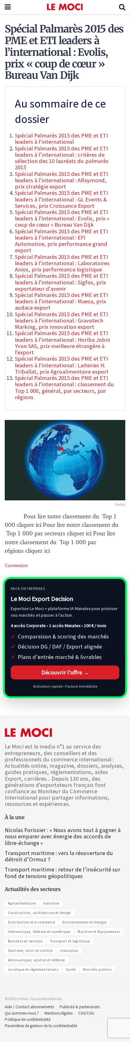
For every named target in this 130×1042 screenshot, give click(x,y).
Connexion (16, 565)
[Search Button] (122, 7)
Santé (71, 969)
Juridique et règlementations (33, 969)
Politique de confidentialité (27, 1019)
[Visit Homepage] (65, 6)
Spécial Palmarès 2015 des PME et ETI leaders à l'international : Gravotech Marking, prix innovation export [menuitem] (61, 320)
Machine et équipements (99, 931)
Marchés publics (97, 969)
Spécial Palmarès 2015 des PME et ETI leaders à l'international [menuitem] (61, 138)
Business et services (25, 941)
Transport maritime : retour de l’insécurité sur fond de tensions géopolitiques (62, 872)
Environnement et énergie (84, 922)
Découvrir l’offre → (65, 672)
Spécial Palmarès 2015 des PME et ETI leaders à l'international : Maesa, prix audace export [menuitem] (61, 301)
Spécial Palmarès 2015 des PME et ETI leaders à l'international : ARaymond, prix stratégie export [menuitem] (61, 180)
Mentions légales (58, 1013)
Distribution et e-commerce (31, 922)
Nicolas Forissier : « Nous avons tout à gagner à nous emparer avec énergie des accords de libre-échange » (63, 836)
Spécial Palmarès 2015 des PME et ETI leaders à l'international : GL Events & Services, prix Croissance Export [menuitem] (61, 199)
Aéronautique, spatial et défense (36, 960)
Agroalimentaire (22, 903)
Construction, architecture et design (39, 913)
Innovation (69, 950)
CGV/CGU (86, 1013)
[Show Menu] (8, 7)
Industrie (51, 903)
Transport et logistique (70, 941)
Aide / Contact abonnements (29, 1007)
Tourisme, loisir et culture (30, 950)
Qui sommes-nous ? (22, 1013)
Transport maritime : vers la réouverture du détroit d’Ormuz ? (59, 856)
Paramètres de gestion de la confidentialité (41, 1025)
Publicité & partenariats (80, 1007)
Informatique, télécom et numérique (39, 931)
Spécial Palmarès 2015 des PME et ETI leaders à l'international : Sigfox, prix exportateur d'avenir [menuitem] (61, 282)
